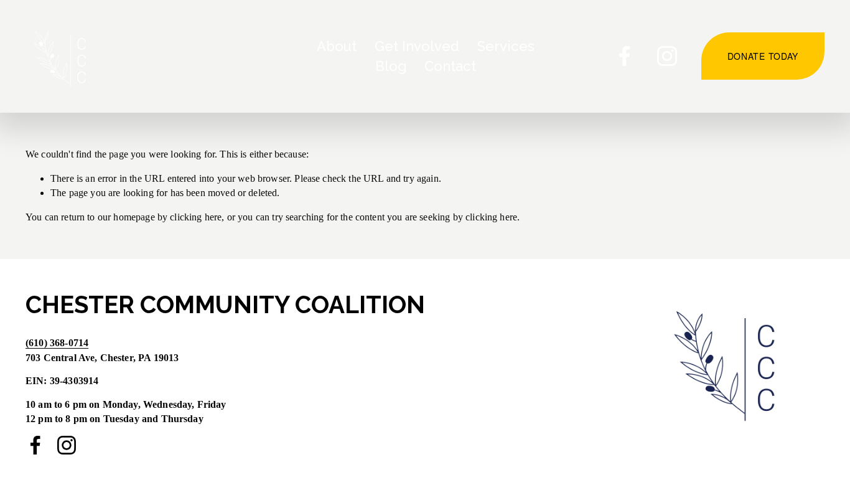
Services (506, 46)
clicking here (196, 217)
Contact (450, 66)
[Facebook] (624, 56)
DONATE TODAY (762, 56)
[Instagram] (667, 56)
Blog (391, 66)
